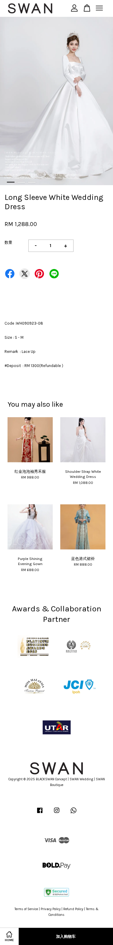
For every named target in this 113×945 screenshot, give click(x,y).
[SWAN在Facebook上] (40, 813)
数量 (8, 242)
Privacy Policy (51, 909)
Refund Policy (73, 909)
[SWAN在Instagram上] (56, 813)
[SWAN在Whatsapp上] (73, 813)
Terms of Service (26, 909)
